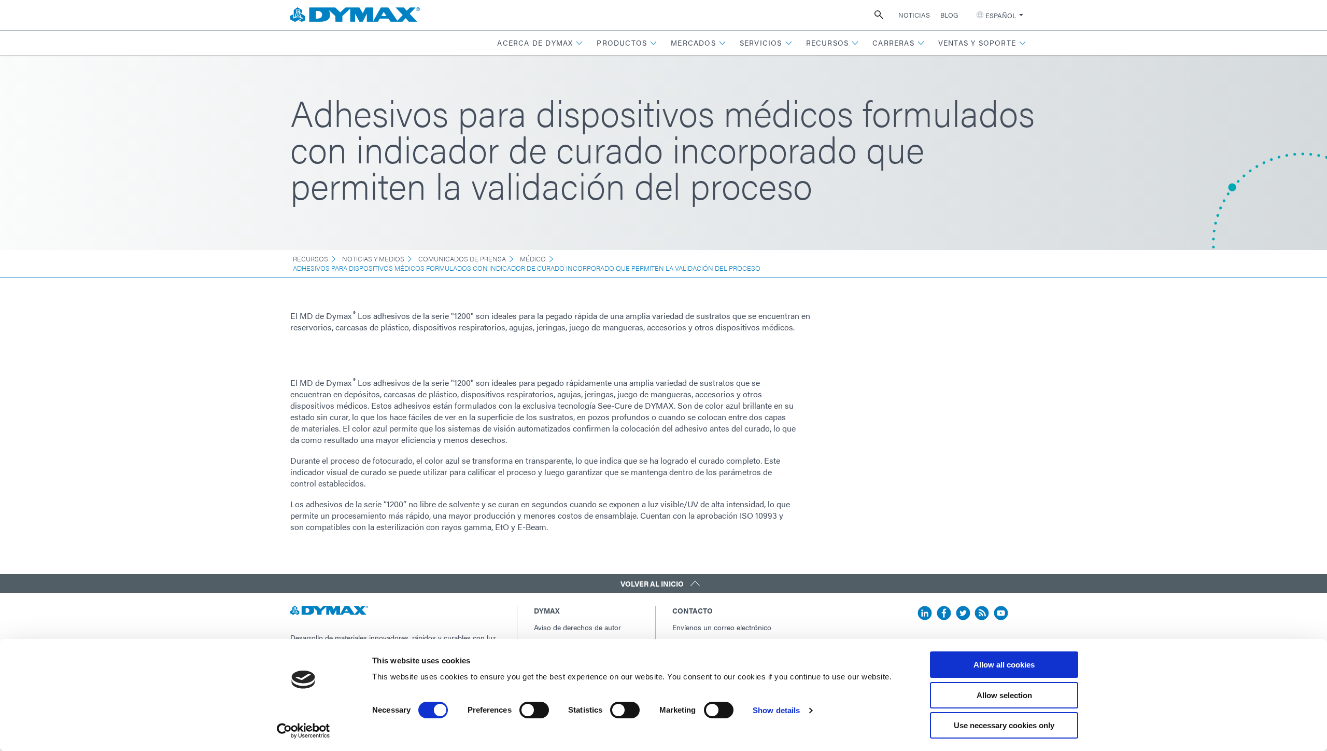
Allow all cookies (1004, 664)
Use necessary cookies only (1004, 725)
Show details (776, 710)
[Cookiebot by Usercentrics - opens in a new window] (303, 731)
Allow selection (1004, 695)
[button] (540, 43)
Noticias (914, 15)
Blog (949, 15)
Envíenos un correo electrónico (721, 627)
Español (1000, 15)
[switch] (534, 710)
